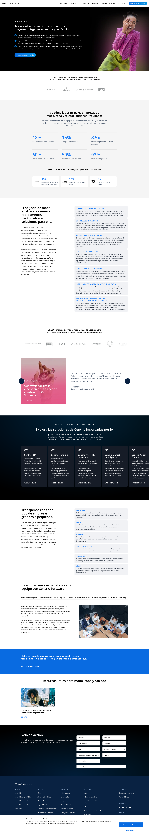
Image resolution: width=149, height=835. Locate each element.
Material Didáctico (66, 805)
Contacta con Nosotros (126, 793)
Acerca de (121, 3)
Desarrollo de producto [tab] (82, 598)
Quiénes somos (66, 793)
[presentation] (74, 598)
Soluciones (63, 3)
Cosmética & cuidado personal (47, 809)
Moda (39, 793)
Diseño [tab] (56, 598)
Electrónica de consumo (45, 813)
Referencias (85, 3)
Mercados (74, 3)
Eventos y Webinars (108, 3)
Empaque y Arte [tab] (124, 598)
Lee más (26, 401)
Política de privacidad (90, 797)
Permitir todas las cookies (131, 824)
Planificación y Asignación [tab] (29, 598)
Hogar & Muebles (43, 805)
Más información (30, 483)
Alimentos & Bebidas (44, 797)
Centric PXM (18, 809)
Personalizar (130, 830)
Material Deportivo (44, 801)
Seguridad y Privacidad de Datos (92, 802)
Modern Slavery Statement (92, 811)
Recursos (95, 3)
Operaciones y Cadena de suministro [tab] (104, 598)
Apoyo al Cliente (124, 797)
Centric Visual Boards (21, 805)
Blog (62, 801)
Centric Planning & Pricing (22, 797)
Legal (85, 793)
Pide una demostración (137, 3)
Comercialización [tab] (46, 598)
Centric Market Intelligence (23, 801)
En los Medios (65, 797)
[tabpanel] (74, 620)
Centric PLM (18, 793)
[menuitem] (24, 793)
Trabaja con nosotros (68, 813)
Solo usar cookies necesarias (131, 820)
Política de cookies (89, 807)
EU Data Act (87, 815)
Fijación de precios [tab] (66, 598)
